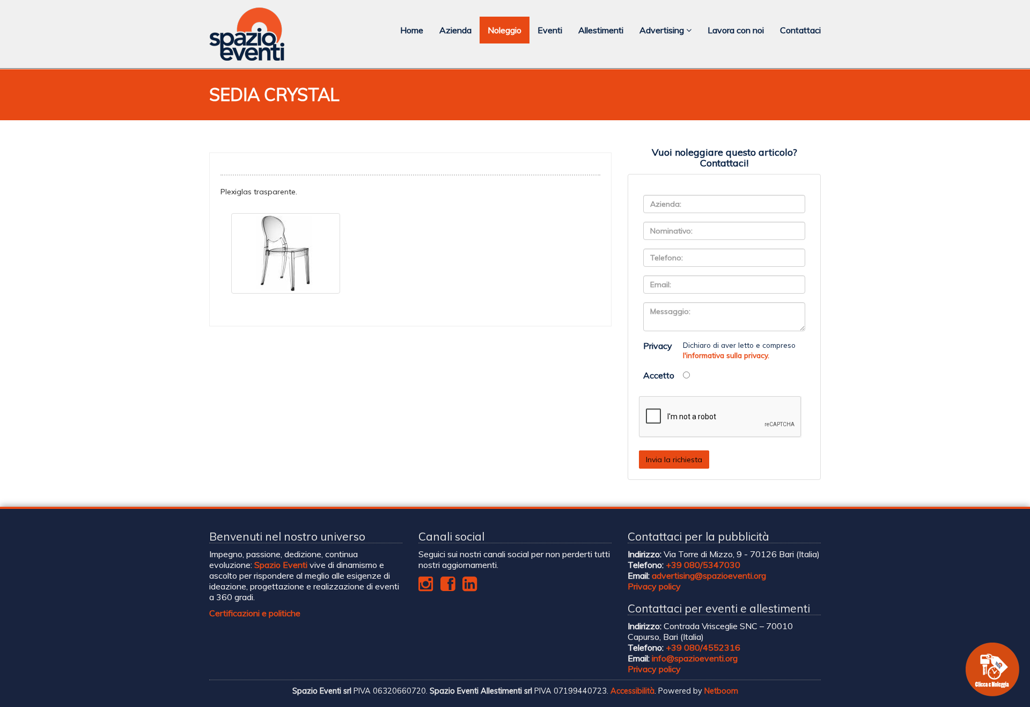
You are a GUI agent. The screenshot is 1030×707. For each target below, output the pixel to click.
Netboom (721, 691)
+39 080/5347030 (703, 564)
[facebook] (447, 586)
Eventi (550, 30)
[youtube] (469, 586)
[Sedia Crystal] (285, 253)
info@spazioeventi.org (695, 658)
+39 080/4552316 (703, 647)
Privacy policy (654, 586)
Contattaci (800, 30)
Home (411, 30)
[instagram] (425, 586)
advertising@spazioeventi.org (709, 575)
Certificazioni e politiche (254, 613)
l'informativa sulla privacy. (726, 355)
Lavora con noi (736, 30)
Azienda (455, 30)
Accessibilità (632, 691)
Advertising (662, 30)
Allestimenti (600, 30)
